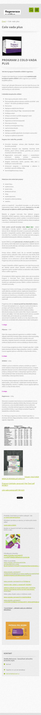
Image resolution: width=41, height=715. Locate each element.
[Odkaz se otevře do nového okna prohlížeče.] (12, 55)
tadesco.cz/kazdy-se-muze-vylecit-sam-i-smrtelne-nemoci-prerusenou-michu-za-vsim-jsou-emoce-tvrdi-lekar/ (20, 589)
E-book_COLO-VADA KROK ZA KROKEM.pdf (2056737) (20, 478)
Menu (37, 10)
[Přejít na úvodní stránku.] (12, 13)
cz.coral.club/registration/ (12, 517)
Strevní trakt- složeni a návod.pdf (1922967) (17, 584)
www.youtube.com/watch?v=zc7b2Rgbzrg (17, 581)
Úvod (4, 21)
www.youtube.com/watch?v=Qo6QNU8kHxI (17, 597)
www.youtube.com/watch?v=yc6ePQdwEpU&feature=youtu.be (16, 556)
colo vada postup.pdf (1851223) (13, 490)
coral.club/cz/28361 (10, 525)
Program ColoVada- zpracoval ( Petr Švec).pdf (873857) (18, 484)
